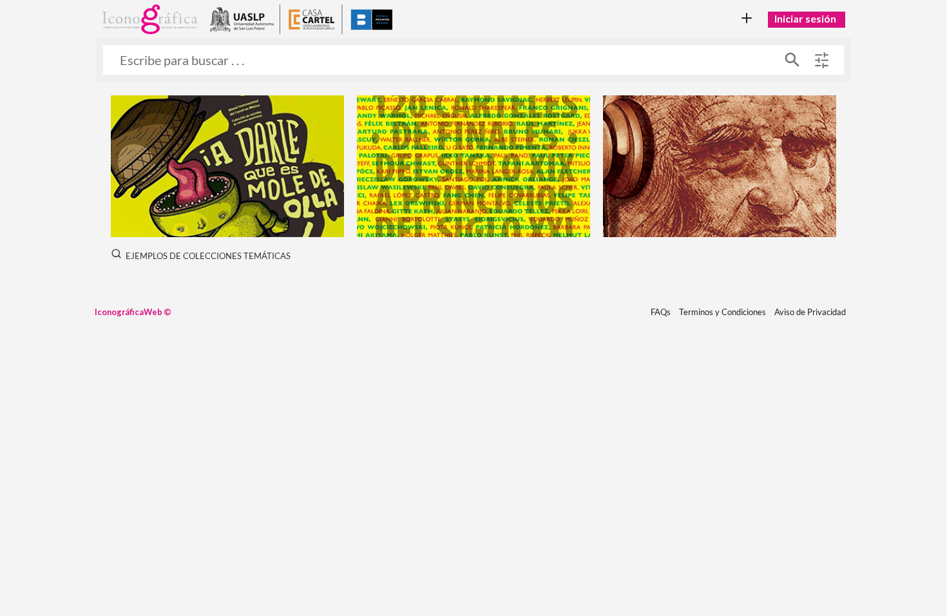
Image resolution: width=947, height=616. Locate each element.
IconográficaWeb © (133, 312)
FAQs (661, 312)
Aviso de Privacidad (810, 312)
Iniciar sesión (805, 18)
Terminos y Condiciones (722, 312)
